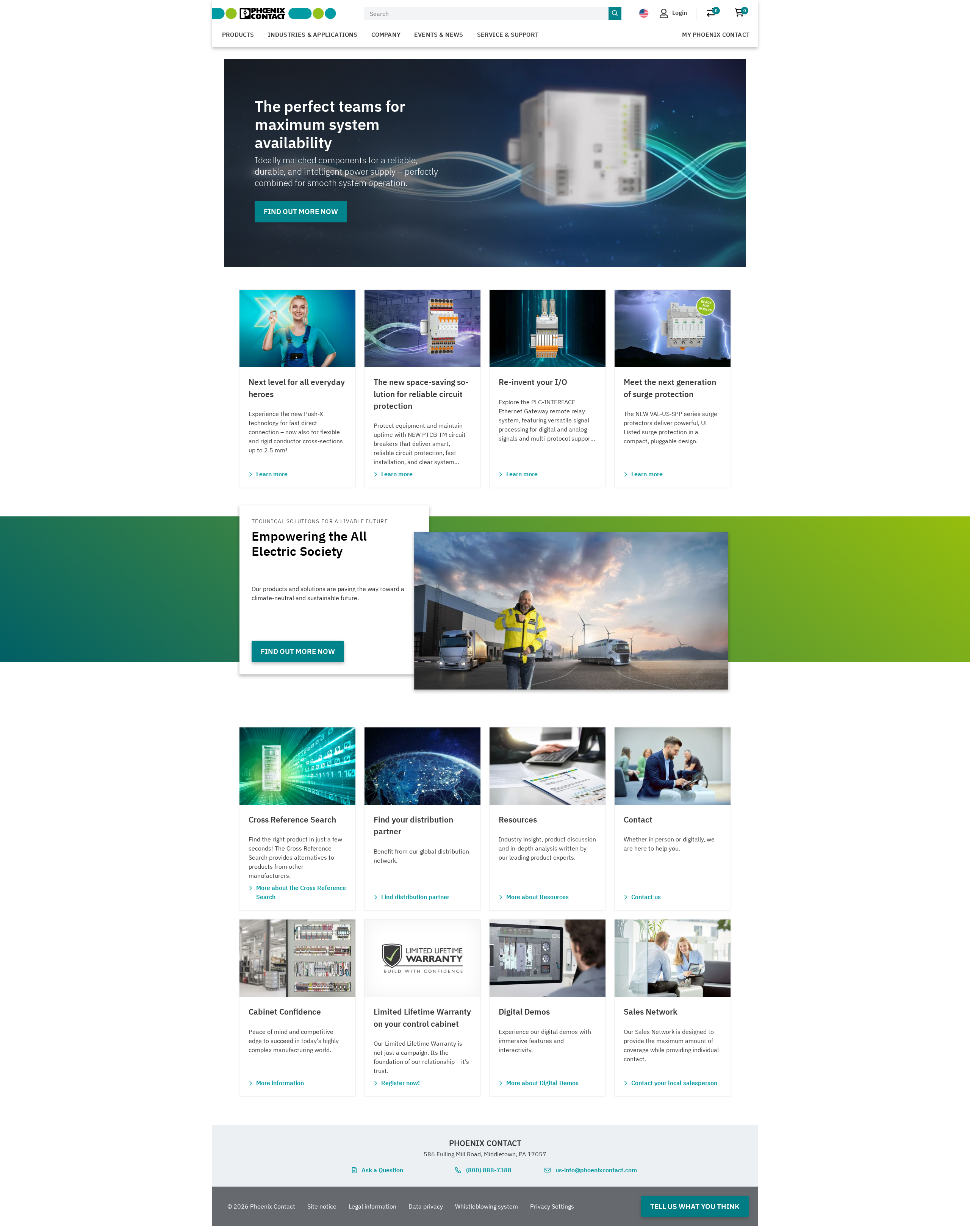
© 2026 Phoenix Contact (261, 1206)
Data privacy (425, 1206)
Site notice (321, 1206)
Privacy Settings (552, 1206)
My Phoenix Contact (715, 34)
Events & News (438, 34)
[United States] (644, 13)
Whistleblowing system (486, 1206)
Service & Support (507, 34)
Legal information (372, 1206)
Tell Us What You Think (695, 1206)
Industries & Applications (313, 34)
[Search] (615, 13)
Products (238, 34)
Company (386, 34)
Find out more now (301, 211)
